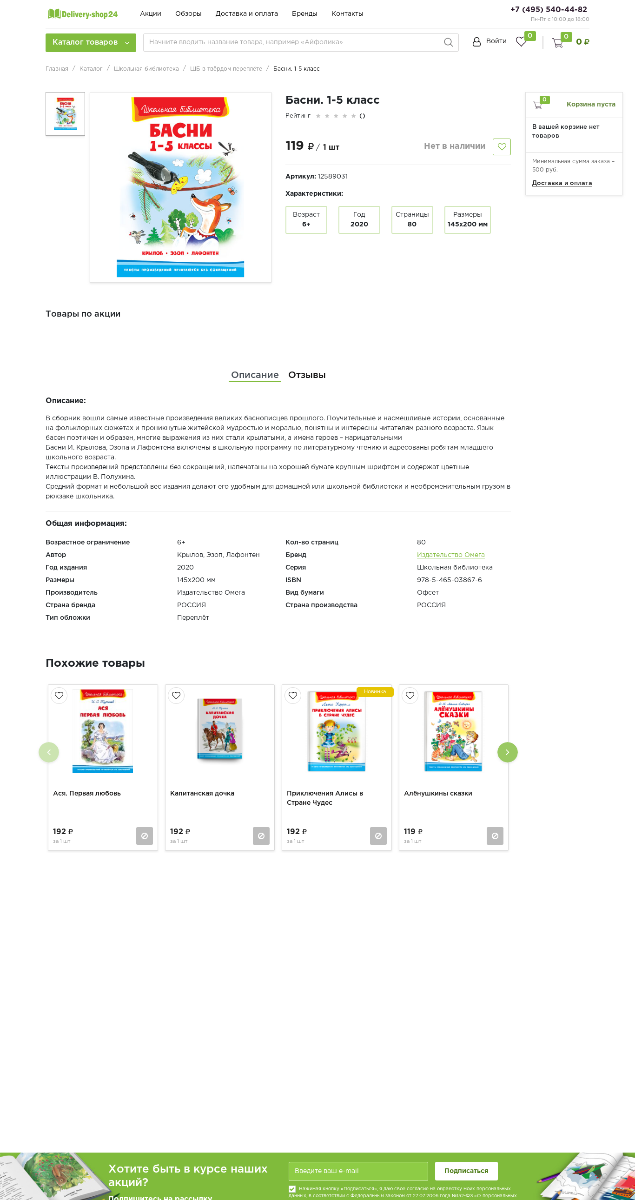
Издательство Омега (451, 555)
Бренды (305, 14)
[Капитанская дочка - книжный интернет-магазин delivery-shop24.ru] (220, 731)
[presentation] (49, 752)
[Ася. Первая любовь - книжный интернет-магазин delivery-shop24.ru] (103, 731)
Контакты (347, 14)
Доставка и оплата (247, 14)
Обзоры (188, 14)
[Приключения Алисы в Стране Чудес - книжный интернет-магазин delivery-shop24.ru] (337, 731)
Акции (150, 14)
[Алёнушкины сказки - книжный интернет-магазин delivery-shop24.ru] (454, 731)
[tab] (255, 375)
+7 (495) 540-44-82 (548, 10)
